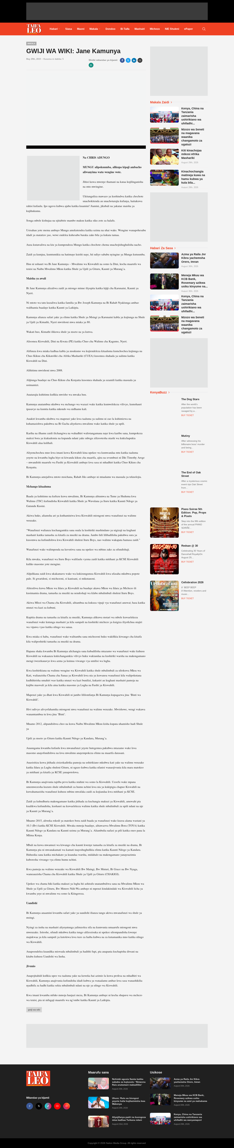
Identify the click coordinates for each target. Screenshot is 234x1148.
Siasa (68, 29)
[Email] (140, 60)
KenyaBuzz (158, 392)
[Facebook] (122, 60)
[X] (128, 60)
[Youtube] (57, 1106)
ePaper (188, 29)
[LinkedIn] (134, 60)
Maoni (80, 29)
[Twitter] (39, 1106)
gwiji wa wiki (34, 1009)
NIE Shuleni (172, 29)
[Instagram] (66, 1106)
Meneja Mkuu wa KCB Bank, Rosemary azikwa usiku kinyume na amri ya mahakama (190, 1098)
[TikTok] (48, 1106)
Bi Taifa (125, 29)
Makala (93, 29)
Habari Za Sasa (161, 248)
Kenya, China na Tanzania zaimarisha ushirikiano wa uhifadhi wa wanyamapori (188, 1117)
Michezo (155, 29)
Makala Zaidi (159, 102)
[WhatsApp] (91, 65)
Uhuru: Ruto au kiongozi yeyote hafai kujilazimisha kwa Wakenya (128, 1101)
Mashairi (140, 29)
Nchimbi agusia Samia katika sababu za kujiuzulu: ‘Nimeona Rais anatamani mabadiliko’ (128, 1082)
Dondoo (110, 29)
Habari (54, 29)
